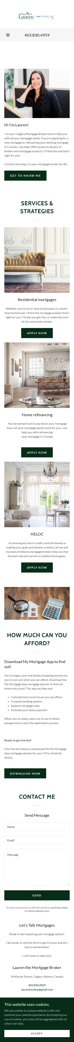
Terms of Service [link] (36, 911)
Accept (37, 1033)
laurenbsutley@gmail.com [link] (37, 989)
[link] (37, 14)
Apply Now (37, 333)
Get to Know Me (25, 175)
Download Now (25, 773)
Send (36, 895)
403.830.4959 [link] (37, 35)
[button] (7, 35)
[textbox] (37, 826)
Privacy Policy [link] (61, 907)
